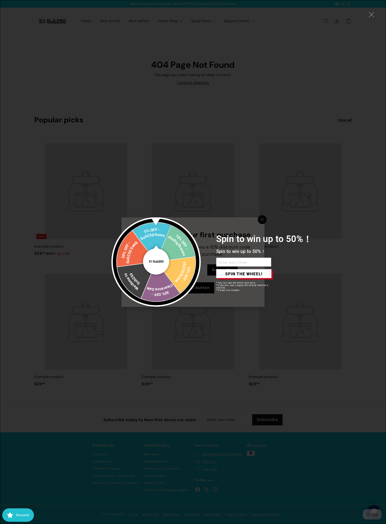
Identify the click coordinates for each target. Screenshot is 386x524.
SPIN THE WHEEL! (243, 273)
